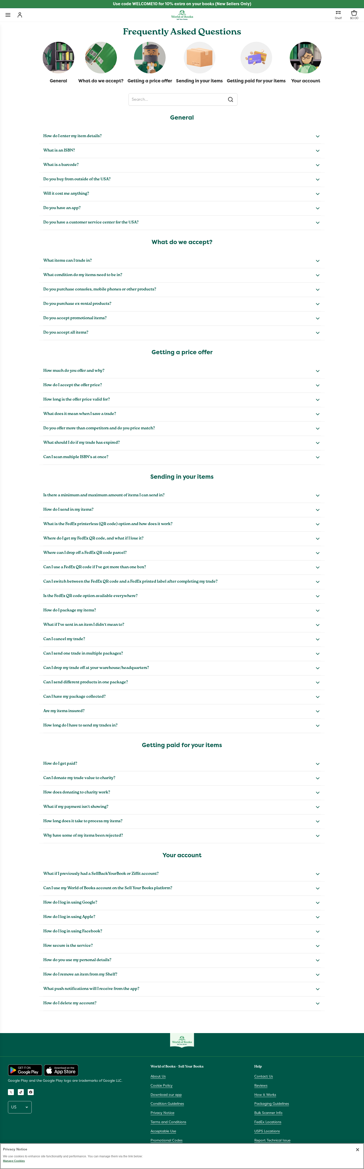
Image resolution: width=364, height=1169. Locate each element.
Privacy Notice (162, 1112)
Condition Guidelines (167, 1103)
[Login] (20, 15)
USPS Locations (267, 1131)
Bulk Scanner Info (268, 1112)
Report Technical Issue (272, 1140)
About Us (158, 1076)
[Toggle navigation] (8, 15)
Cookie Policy (162, 1085)
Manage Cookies (14, 1160)
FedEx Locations (267, 1122)
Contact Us (263, 1076)
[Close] (358, 1150)
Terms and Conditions (168, 1122)
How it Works (265, 1094)
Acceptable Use (163, 1131)
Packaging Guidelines (271, 1103)
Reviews (260, 1085)
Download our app (166, 1094)
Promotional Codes (166, 1140)
